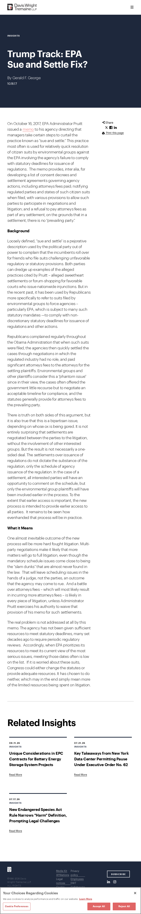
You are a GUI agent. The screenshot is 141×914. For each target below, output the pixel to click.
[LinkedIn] (108, 882)
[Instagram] (114, 882)
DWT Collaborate (78, 885)
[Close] (135, 893)
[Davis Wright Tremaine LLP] (22, 7)
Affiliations (62, 875)
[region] (70, 900)
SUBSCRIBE (118, 874)
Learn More (85, 898)
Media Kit (61, 871)
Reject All (124, 906)
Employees (77, 879)
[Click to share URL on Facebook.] (110, 127)
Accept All (99, 906)
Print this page (114, 133)
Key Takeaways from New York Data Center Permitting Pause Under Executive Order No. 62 (101, 759)
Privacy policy (75, 873)
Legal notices (60, 881)
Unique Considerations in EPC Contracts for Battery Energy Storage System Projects (36, 759)
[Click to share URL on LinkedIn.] (115, 127)
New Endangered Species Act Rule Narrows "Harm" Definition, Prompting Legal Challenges (38, 815)
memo (28, 129)
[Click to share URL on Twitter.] (106, 127)
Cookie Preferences (16, 906)
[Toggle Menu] (132, 7)
